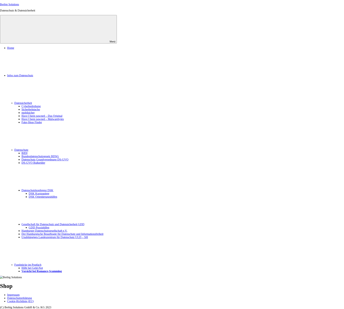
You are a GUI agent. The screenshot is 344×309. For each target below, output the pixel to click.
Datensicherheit (23, 102)
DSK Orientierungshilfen (43, 196)
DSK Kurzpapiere (39, 193)
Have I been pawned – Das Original (42, 115)
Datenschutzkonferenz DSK (37, 190)
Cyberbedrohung (31, 106)
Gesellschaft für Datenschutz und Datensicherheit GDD (53, 224)
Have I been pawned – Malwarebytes (43, 119)
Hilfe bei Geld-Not (32, 267)
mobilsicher (28, 112)
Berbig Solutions (9, 4)
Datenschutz (21, 149)
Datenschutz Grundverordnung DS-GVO (45, 159)
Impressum (13, 294)
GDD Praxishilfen (39, 227)
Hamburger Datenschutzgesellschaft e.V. (44, 230)
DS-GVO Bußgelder (33, 162)
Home (10, 47)
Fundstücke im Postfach (27, 264)
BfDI (24, 153)
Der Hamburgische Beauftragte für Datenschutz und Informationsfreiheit (62, 233)
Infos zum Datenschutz (20, 75)
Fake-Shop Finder (32, 122)
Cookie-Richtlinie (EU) (20, 301)
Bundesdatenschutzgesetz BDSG (40, 156)
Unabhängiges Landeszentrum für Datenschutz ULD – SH (55, 237)
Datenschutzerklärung (19, 298)
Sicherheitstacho (31, 109)
